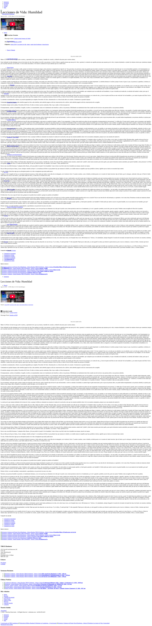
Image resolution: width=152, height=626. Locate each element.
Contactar (6, 604)
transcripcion (45, 44)
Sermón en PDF (18, 41)
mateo (28, 44)
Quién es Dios (7, 600)
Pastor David (7, 599)
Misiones (6, 601)
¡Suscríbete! (4, 610)
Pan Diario (3, 562)
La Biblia (3, 564)
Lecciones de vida (21, 44)
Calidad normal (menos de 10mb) (22, 38)
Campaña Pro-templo (9, 597)
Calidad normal (13, 312)
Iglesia (5, 594)
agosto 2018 (13, 44)
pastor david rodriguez (36, 44)
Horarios (6, 596)
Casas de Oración (8, 603)
